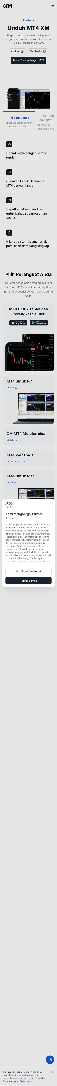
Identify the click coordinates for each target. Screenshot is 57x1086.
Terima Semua (28, 580)
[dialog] (28, 543)
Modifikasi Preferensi (28, 571)
